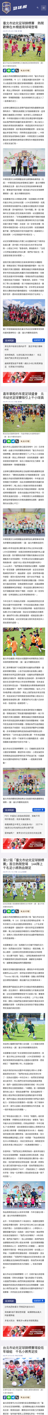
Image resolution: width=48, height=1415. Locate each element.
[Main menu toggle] (43, 8)
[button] (38, 8)
